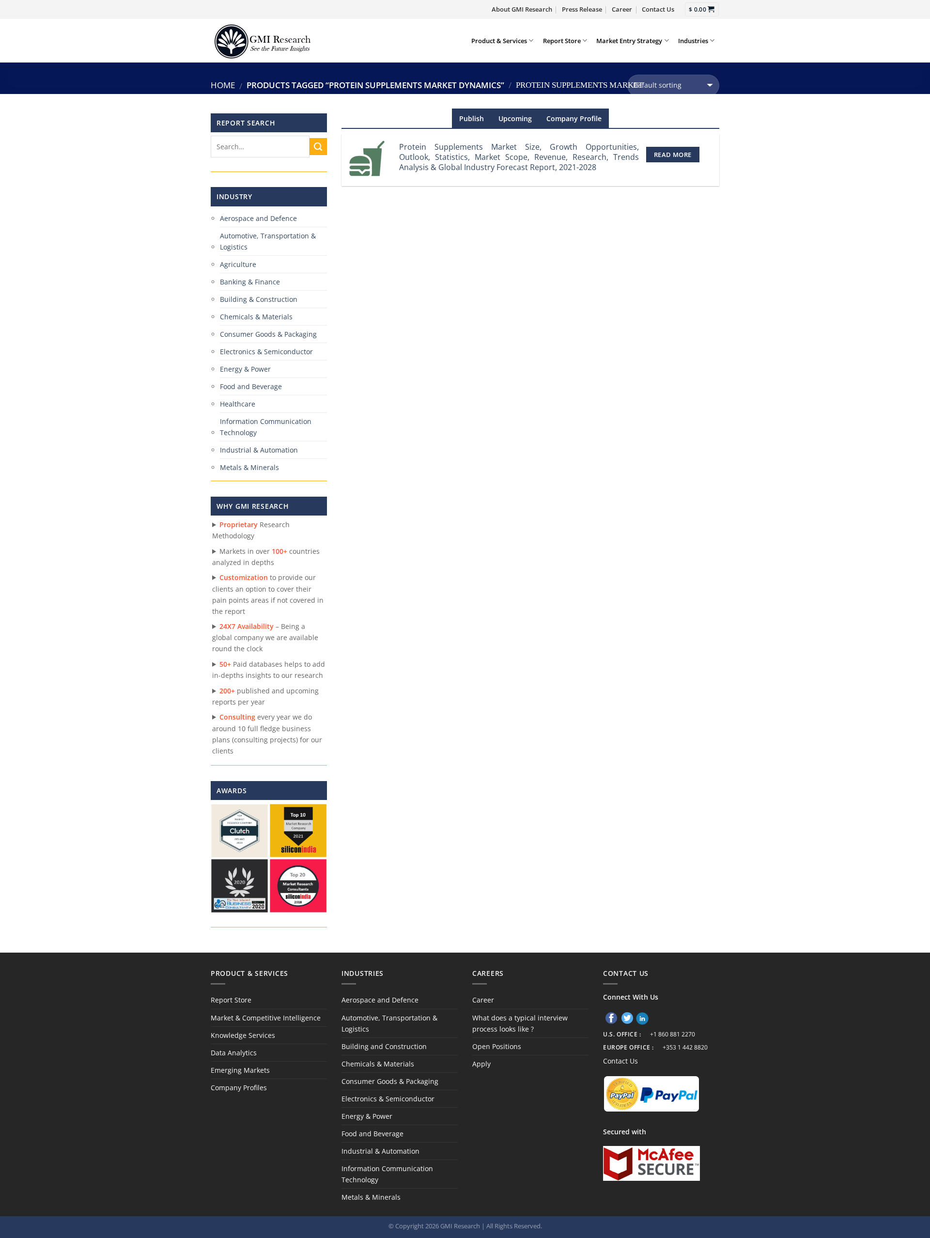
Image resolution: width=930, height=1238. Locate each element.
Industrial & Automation (259, 449)
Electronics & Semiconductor (266, 351)
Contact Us (658, 9)
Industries (693, 40)
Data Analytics (234, 1052)
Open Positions (496, 1046)
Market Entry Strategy (629, 40)
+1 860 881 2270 (672, 1034)
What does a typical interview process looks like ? (520, 1023)
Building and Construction (384, 1046)
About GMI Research (522, 9)
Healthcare (237, 403)
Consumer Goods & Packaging (268, 334)
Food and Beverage (251, 386)
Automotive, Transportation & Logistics (268, 241)
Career (622, 9)
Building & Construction (258, 299)
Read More (672, 154)
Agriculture (238, 264)
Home (223, 85)
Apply (481, 1063)
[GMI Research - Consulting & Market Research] (262, 40)
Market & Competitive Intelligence (266, 1017)
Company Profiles (239, 1087)
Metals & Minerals (249, 467)
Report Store (562, 40)
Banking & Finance (250, 281)
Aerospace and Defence (258, 218)
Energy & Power (245, 369)
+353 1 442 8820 (685, 1047)
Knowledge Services (243, 1035)
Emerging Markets (240, 1070)
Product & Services (499, 40)
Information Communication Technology (265, 427)
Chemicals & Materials (256, 316)
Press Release (582, 9)
